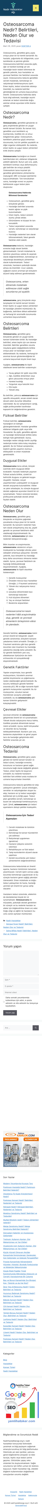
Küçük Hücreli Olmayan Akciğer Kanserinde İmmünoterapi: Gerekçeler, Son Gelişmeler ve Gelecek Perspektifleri (20, 1255)
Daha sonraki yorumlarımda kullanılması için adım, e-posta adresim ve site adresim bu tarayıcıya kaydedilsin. (22, 1001)
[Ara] (36, 1028)
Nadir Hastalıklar (13, 921)
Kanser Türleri (9, 1367)
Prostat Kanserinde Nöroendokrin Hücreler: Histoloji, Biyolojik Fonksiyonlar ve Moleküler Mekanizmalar (20, 1264)
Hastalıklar (7, 1364)
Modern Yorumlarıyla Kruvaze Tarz (18, 1183)
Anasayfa (13, 1492)
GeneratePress (21, 1505)
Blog (5, 1360)
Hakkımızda (32, 1495)
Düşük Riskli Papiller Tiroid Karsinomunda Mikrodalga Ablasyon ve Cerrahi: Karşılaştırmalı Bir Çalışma (20, 1274)
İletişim (21, 1499)
